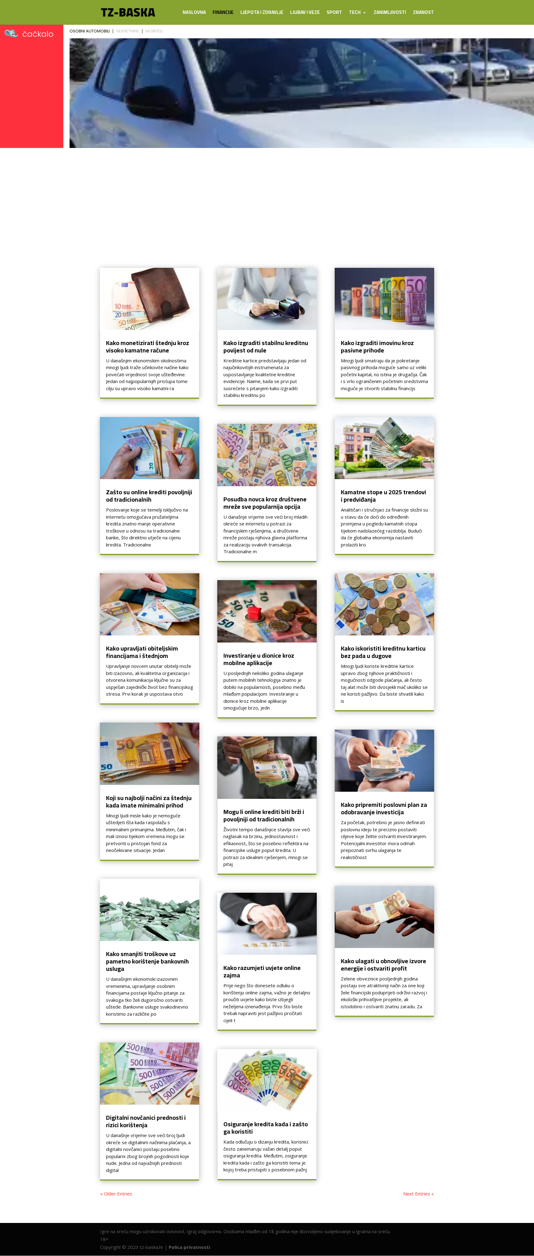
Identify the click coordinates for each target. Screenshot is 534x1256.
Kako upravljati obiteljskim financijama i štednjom (142, 652)
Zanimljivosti (390, 13)
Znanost (423, 13)
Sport (334, 13)
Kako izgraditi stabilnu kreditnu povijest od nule (265, 346)
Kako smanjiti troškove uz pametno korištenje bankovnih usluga (147, 961)
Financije (223, 13)
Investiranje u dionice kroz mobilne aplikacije (258, 659)
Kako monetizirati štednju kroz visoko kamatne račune (147, 346)
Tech (355, 13)
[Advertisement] (267, 197)
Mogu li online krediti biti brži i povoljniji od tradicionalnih (263, 815)
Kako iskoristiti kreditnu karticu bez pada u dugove (383, 652)
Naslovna (194, 13)
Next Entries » (418, 1194)
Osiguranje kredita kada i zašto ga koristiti (265, 1127)
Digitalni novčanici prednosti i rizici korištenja (146, 1121)
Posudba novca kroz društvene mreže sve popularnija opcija (265, 502)
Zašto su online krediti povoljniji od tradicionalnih (149, 495)
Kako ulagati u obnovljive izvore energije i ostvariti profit (383, 964)
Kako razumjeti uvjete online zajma (262, 971)
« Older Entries (116, 1194)
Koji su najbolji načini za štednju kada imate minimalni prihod (149, 801)
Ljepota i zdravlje (261, 13)
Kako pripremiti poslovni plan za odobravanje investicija (384, 808)
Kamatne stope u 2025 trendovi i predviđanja (383, 495)
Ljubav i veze (305, 13)
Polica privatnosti (189, 1247)
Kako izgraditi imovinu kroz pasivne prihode (377, 346)
